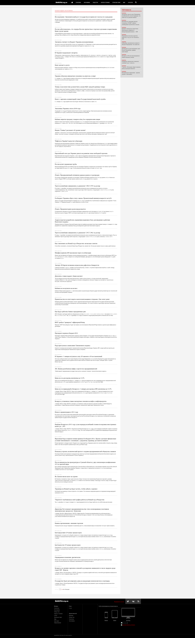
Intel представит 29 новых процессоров (68, 533)
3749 (64, 589)
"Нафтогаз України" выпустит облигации (68, 141)
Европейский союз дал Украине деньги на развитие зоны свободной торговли (81, 153)
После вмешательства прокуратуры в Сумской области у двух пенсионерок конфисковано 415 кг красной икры (85, 463)
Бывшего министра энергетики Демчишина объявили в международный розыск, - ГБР (130, 30)
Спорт (55, 615)
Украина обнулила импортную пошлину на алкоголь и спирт (75, 76)
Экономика (87, 2)
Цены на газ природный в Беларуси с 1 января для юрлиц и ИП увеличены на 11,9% (83, 389)
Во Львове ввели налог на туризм (66, 477)
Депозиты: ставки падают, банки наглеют (69, 276)
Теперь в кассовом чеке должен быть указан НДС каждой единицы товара (80, 87)
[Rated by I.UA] (124, 623)
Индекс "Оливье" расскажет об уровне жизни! (70, 130)
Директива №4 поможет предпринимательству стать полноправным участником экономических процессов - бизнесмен (82, 510)
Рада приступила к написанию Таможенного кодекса (72, 346)
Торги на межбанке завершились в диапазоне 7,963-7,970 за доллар (77, 186)
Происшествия (116, 2)
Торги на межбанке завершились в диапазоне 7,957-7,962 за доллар (77, 233)
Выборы (71, 615)
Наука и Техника (105, 2)
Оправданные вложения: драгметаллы (67, 557)
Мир (124, 2)
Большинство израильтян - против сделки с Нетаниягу (131, 73)
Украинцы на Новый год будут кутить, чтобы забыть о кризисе (76, 489)
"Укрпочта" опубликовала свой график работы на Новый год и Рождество (79, 500)
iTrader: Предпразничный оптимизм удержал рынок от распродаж (77, 175)
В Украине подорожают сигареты (66, 53)
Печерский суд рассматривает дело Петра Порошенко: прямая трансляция (131, 50)
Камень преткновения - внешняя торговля (69, 523)
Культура (130, 2)
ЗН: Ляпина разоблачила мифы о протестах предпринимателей (76, 369)
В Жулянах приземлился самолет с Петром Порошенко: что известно (131, 44)
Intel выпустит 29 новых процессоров (67, 545)
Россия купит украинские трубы (66, 164)
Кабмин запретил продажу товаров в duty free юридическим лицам (77, 119)
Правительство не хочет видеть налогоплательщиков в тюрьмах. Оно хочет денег (82, 299)
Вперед (67, 589)
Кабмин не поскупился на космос (66, 288)
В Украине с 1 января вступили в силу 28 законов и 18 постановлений (78, 356)
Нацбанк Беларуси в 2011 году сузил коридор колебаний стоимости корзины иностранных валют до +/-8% (85, 425)
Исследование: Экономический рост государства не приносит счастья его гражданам (83, 17)
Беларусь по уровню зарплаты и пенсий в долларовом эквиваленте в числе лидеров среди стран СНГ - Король (85, 569)
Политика (78, 2)
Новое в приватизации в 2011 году (66, 412)
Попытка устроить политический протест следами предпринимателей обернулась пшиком (85, 452)
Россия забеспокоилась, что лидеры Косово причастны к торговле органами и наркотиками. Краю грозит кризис (86, 30)
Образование (57, 622)
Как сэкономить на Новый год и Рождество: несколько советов (76, 244)
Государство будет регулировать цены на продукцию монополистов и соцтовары (82, 581)
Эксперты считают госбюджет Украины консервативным (74, 42)
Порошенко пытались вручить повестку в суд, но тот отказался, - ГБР (131, 37)
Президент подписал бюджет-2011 (66, 333)
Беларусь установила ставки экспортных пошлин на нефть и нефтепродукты (80, 401)
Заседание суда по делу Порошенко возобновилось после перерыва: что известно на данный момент (131, 16)
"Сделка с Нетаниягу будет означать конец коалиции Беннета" (131, 68)
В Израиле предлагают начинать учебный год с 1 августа (130, 62)
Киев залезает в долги (62, 65)
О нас (70, 608)
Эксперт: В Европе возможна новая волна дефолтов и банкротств (77, 265)
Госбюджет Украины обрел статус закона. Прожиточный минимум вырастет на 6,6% (83, 198)
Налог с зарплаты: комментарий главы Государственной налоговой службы (80, 99)
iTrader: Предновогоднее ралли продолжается (70, 209)
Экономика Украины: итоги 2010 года (67, 109)
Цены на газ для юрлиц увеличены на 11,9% (69, 378)
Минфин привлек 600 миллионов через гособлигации (73, 253)
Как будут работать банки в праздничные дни (70, 312)
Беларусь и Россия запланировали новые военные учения (131, 56)
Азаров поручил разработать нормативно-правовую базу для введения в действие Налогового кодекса (82, 221)
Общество (95, 2)
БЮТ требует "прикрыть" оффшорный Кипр (70, 322)
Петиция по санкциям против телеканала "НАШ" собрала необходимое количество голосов (130, 23)
